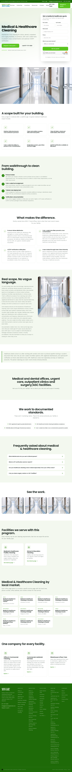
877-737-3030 (52, 5)
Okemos (41, 705)
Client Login (44, 1)
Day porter (20, 706)
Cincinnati (42, 696)
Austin (41, 707)
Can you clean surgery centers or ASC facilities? (23, 473)
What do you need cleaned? (49, 41)
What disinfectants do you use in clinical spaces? (23, 456)
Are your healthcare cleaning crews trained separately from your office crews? (32, 467)
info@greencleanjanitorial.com (55, 1)
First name (45, 22)
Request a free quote (10, 45)
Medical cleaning (22, 702)
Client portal (65, 695)
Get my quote (55, 48)
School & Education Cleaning (31, 708)
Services (12, 5)
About (47, 5)
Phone (44, 35)
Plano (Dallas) (43, 709)
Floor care (20, 708)
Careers (42, 5)
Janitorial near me (55, 696)
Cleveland (42, 698)
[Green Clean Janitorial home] (6, 5)
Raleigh (41, 702)
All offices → (43, 715)
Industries (19, 5)
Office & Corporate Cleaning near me (55, 723)
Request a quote (63, 5)
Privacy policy (65, 699)
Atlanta (41, 700)
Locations (27, 5)
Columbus (42, 694)
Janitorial (20, 694)
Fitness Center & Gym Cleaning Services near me (55, 757)
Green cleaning (21, 704)
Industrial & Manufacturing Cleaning (32, 703)
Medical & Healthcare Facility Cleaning (32, 697)
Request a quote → (6, 707)
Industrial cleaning (22, 700)
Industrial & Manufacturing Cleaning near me (55, 736)
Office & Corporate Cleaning (31, 692)
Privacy (65, 769)
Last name (58, 22)
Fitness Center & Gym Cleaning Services (32, 725)
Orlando (41, 713)
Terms (63, 701)
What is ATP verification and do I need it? (20, 462)
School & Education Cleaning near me (55, 741)
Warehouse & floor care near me (54, 700)
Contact (63, 697)
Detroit (41, 711)
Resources (34, 5)
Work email (45, 28)
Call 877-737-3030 (27, 45)
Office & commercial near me (55, 692)
